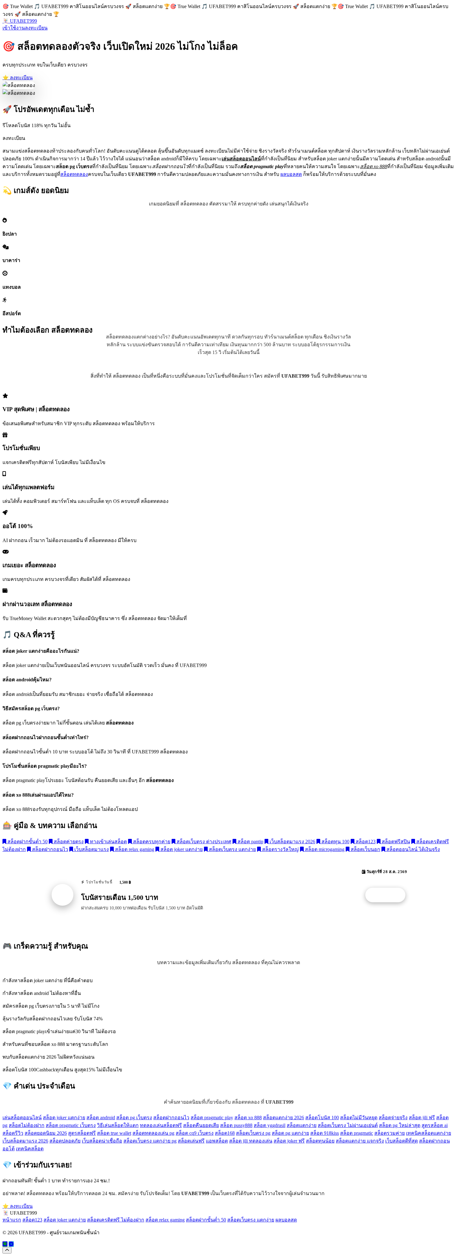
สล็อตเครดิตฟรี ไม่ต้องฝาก (115, 1219)
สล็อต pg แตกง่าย (290, 1133)
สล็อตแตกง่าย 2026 (283, 1117)
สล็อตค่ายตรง (68, 841)
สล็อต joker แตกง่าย (181, 849)
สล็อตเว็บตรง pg (253, 1133)
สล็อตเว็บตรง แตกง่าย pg (150, 1140)
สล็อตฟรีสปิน (395, 841)
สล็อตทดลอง (74, 174)
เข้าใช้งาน (13, 27)
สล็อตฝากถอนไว (49, 849)
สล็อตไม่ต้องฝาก (26, 1125)
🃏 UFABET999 (19, 21)
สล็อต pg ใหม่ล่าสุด (399, 1125)
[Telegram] (11, 1244)
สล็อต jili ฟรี (422, 1117)
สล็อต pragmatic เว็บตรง (71, 1125)
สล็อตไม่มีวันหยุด (358, 1117)
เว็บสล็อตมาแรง (91, 849)
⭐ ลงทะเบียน (17, 77)
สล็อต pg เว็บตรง (134, 1117)
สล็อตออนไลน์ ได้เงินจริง (412, 849)
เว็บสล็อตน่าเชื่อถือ (102, 1140)
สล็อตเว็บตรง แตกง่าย (232, 849)
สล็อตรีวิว (12, 1133)
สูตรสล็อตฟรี (82, 1133)
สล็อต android (100, 1117)
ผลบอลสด (291, 174)
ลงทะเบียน (36, 27)
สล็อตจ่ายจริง (393, 1117)
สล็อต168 (225, 1133)
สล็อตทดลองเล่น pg (153, 1133)
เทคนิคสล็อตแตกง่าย (428, 1133)
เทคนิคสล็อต (30, 1148)
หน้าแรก (11, 1219)
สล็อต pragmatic (356, 1133)
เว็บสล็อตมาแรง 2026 (291, 841)
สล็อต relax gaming (134, 849)
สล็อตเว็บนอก (364, 849)
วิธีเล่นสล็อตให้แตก (118, 1125)
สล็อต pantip (249, 841)
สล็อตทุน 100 (334, 841)
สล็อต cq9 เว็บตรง (195, 1133)
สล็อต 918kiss (324, 1133)
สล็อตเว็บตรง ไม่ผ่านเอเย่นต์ (348, 1125)
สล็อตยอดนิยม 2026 (46, 1133)
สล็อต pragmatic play (212, 1117)
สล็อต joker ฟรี (289, 1140)
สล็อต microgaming (324, 849)
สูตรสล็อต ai (435, 1125)
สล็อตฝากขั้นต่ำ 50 (27, 841)
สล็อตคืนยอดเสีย (201, 1125)
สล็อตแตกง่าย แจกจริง (360, 1140)
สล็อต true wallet (114, 1133)
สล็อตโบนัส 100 (322, 1117)
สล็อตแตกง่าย (301, 1125)
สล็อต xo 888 (248, 1117)
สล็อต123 (365, 841)
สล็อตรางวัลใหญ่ (280, 849)
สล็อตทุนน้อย (320, 1140)
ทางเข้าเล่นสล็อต (108, 841)
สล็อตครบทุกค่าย (151, 841)
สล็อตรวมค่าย (389, 1133)
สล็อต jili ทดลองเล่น (250, 1140)
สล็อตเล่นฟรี (191, 1140)
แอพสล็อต (217, 1140)
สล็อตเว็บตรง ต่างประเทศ (203, 841)
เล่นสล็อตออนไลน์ (22, 1117)
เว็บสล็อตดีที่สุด (401, 1140)
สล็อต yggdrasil (269, 1125)
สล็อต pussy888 (236, 1125)
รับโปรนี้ (389, 895)
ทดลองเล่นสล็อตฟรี (161, 1125)
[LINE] (4, 1244)
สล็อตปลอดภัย (65, 1140)
